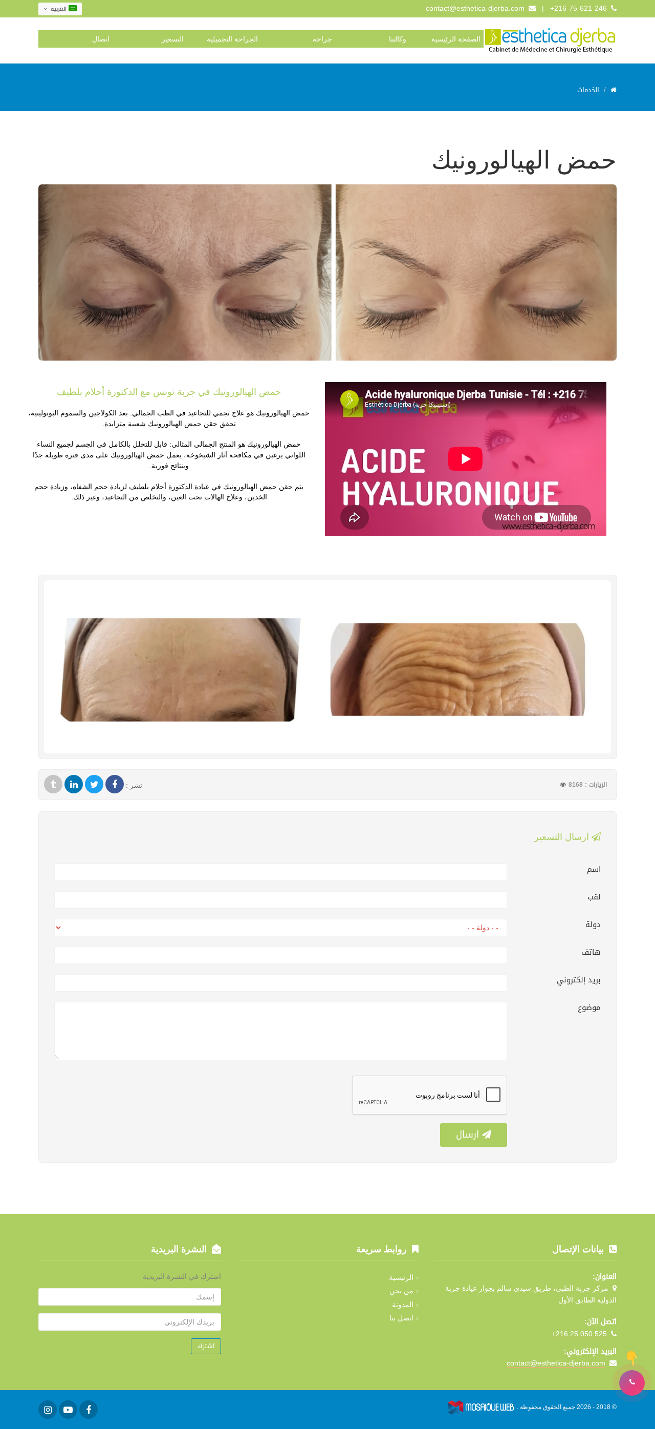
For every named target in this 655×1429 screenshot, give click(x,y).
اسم (594, 869)
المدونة (402, 1304)
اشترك (206, 1346)
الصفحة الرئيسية (456, 39)
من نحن (401, 1291)
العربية (59, 9)
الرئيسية (401, 1277)
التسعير (173, 39)
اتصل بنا (401, 1318)
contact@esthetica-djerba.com (475, 8)
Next (627, 273)
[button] (632, 1383)
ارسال (469, 1134)
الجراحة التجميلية (232, 39)
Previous (27, 273)
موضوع (589, 1007)
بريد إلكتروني (579, 979)
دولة (593, 924)
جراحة (322, 39)
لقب (594, 896)
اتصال (101, 39)
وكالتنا (397, 39)
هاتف (591, 952)
